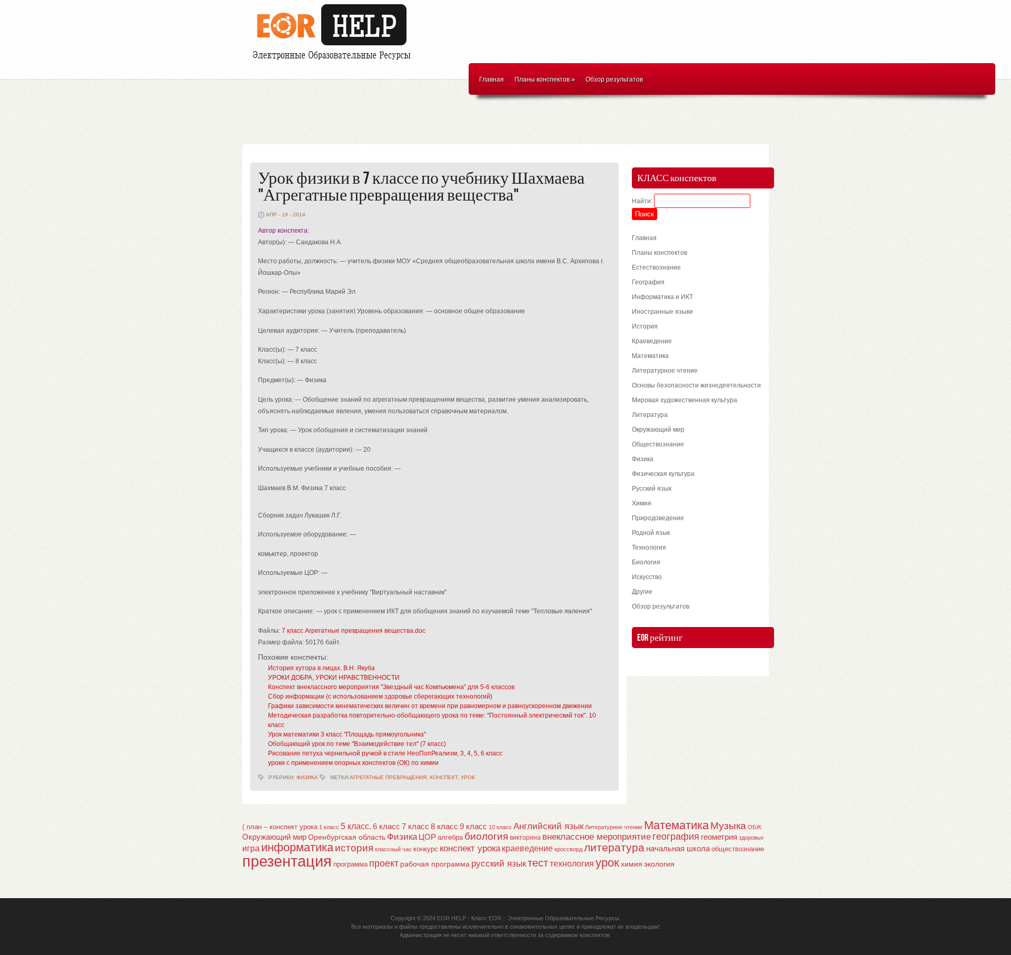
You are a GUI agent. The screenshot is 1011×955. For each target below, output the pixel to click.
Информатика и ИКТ (662, 297)
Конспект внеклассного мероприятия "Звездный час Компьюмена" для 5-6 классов (391, 687)
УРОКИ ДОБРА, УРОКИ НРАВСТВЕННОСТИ (334, 677)
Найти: (642, 201)
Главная (491, 79)
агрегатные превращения (388, 777)
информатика (297, 847)
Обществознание (658, 444)
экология (659, 864)
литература (614, 847)
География (648, 282)
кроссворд (568, 849)
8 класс (444, 826)
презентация (287, 861)
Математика (650, 356)
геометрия (719, 836)
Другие (642, 591)
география (675, 836)
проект (384, 863)
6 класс (386, 826)
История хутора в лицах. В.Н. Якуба (321, 668)
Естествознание (656, 267)
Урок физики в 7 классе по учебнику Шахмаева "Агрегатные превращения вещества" (421, 187)
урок (468, 777)
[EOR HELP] (334, 61)
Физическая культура (663, 474)
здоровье (751, 837)
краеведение (527, 848)
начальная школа (678, 848)
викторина (525, 837)
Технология (649, 547)
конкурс (425, 849)
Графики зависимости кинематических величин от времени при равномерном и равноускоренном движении (430, 706)
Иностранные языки (662, 311)
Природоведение (658, 518)
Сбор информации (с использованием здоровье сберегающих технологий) (380, 696)
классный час (393, 849)
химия (631, 864)
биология (486, 836)
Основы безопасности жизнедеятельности (696, 385)
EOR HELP (451, 918)
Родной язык (651, 532)
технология (572, 863)
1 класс (329, 827)
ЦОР (427, 837)
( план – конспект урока (280, 827)
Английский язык (548, 826)
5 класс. (356, 826)
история (354, 847)
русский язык (498, 864)
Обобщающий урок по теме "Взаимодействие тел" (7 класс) (357, 744)
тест (538, 863)
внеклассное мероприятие (596, 837)
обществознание (737, 849)
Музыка (728, 825)
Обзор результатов (614, 79)
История (645, 326)
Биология (646, 562)
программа (350, 864)
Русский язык (651, 488)
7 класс (415, 826)
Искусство (647, 577)
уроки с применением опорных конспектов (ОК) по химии (353, 763)
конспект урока (470, 848)
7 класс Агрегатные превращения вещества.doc (353, 630)
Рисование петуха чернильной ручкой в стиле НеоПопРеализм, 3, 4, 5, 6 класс (385, 753)
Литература (650, 415)
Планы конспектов (544, 79)
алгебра (450, 837)
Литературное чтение (665, 370)
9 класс (473, 826)
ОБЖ (754, 827)
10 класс (500, 827)
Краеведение (652, 341)
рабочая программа (435, 864)
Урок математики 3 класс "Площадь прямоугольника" (347, 734)
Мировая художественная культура (684, 400)
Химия (641, 503)
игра (251, 848)
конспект (444, 777)
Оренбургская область (346, 837)
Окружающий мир (658, 429)
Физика (307, 777)
